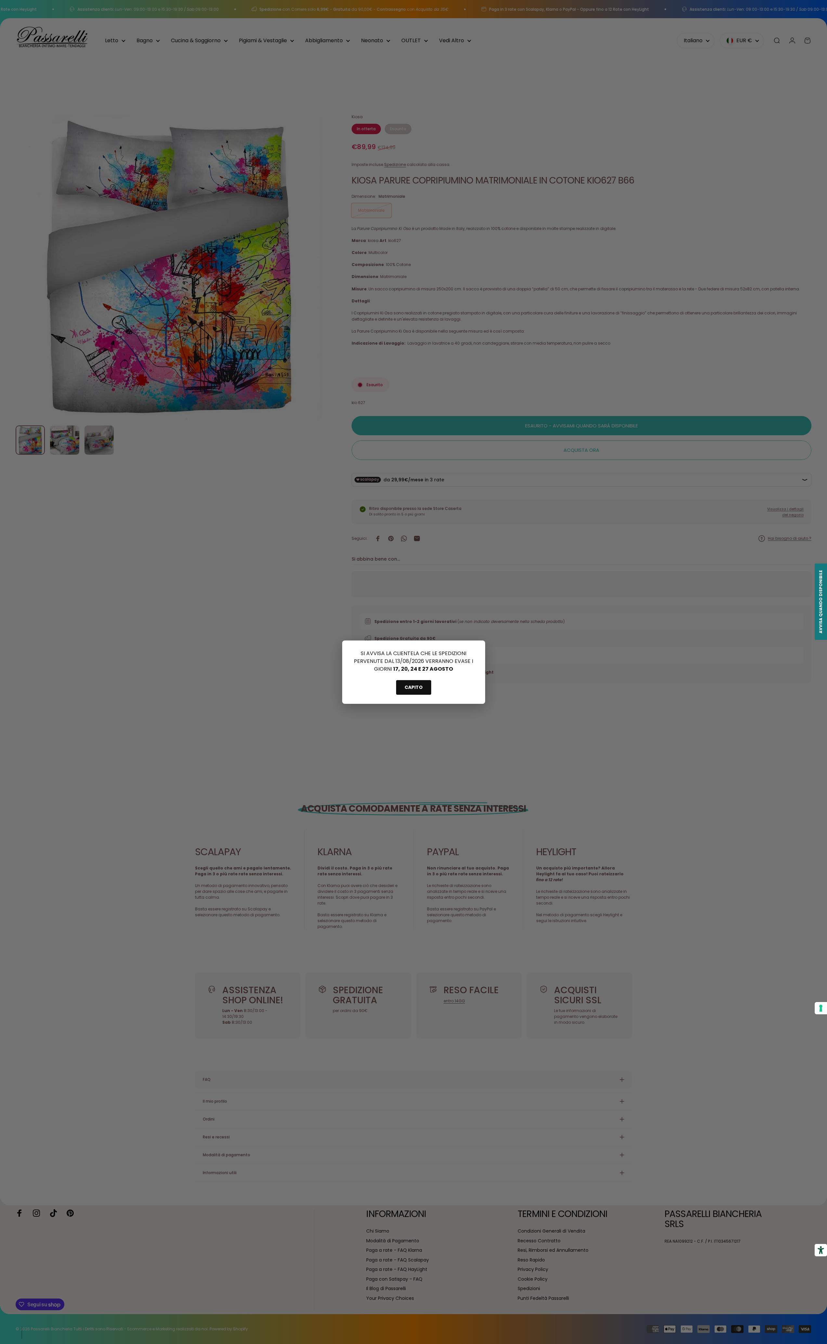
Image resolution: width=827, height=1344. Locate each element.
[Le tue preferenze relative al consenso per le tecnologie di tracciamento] (821, 1008)
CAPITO (414, 687)
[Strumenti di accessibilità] (821, 1250)
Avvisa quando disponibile (820, 601)
